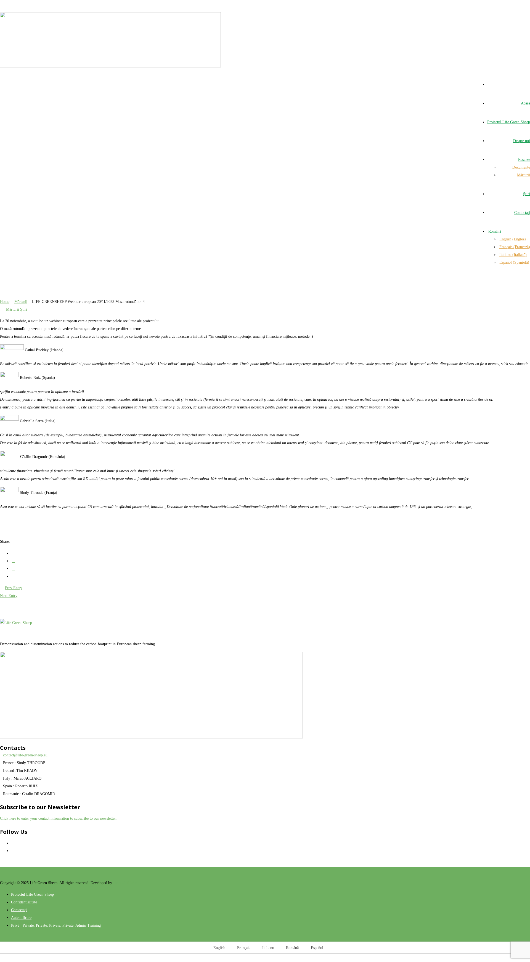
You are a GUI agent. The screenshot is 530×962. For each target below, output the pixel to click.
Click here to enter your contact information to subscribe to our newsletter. (58, 818)
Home (4, 302)
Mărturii (20, 302)
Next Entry (8, 596)
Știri (23, 309)
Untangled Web (125, 883)
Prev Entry (13, 588)
